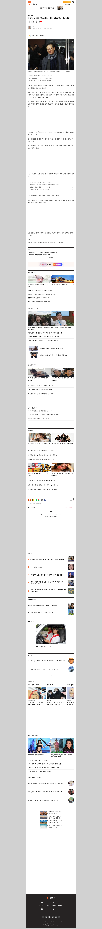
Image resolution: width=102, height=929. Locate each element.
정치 (29, 15)
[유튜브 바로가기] (49, 917)
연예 (54, 909)
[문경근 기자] (29, 27)
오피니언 (30, 655)
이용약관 (44, 922)
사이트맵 (56, 922)
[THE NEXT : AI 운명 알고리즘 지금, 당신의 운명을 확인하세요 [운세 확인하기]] (51, 264)
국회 (32, 15)
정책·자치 (41, 905)
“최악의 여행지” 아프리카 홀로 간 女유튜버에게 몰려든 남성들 (44, 184)
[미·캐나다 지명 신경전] (71, 669)
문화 (48, 905)
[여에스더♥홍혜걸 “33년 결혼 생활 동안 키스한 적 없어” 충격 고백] (71, 783)
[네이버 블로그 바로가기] (59, 917)
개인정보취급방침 (51, 922)
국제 (60, 902)
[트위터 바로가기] (46, 917)
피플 (42, 909)
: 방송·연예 (32, 735)
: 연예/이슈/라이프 (34, 778)
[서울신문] (32, 3)
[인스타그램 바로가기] (52, 917)
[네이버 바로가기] (56, 917)
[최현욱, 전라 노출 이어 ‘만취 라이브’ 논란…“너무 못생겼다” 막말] (71, 792)
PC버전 (61, 922)
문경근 (33, 26)
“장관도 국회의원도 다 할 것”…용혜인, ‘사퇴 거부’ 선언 (42, 182)
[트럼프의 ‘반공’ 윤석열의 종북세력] (71, 661)
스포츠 (47, 909)
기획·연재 (30, 681)
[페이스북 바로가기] (43, 917)
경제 (54, 902)
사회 (48, 902)
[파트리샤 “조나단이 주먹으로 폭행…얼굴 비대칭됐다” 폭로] (71, 800)
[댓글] (40, 21)
